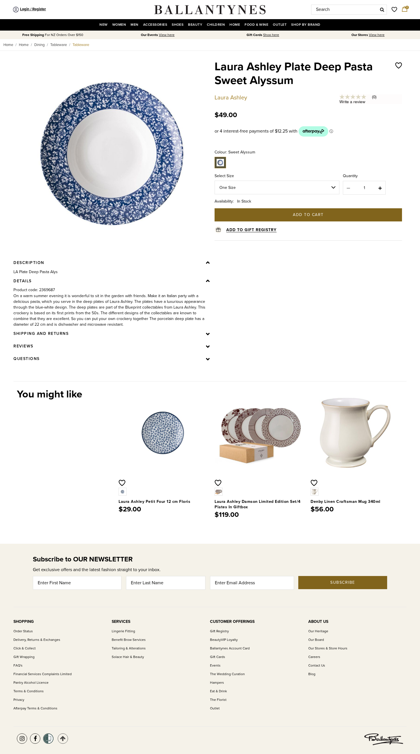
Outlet (215, 708)
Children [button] (216, 25)
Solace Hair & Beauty (128, 657)
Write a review (352, 102)
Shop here (271, 35)
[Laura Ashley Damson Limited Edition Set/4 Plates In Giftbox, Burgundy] (219, 491)
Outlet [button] (280, 25)
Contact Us (316, 665)
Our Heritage (318, 631)
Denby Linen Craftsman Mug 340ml (346, 501)
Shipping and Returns (41, 333)
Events (215, 665)
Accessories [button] (155, 25)
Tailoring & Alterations (129, 648)
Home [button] (234, 25)
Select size (224, 175)
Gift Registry (219, 631)
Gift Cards (217, 657)
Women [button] (119, 25)
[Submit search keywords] (382, 9)
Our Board (316, 640)
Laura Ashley (231, 97)
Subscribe (342, 582)
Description (28, 262)
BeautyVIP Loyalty (224, 640)
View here (167, 35)
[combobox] (349, 10)
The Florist (218, 700)
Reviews (23, 346)
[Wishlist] (398, 79)
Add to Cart (308, 214)
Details (22, 281)
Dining (39, 45)
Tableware (58, 45)
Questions (26, 358)
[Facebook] (35, 738)
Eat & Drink (218, 691)
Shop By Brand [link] (305, 25)
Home (8, 45)
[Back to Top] (63, 738)
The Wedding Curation (227, 674)
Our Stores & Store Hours (327, 648)
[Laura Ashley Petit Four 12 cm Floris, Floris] (123, 491)
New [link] (103, 25)
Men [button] (134, 25)
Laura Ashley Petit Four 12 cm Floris (154, 501)
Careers (314, 657)
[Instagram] (22, 738)
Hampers (217, 683)
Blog (311, 674)
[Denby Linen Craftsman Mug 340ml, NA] (315, 491)
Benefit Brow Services (129, 640)
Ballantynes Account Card (230, 648)
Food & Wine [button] (256, 25)
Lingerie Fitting (123, 631)
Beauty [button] (195, 25)
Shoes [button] (177, 25)
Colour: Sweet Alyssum (235, 152)
